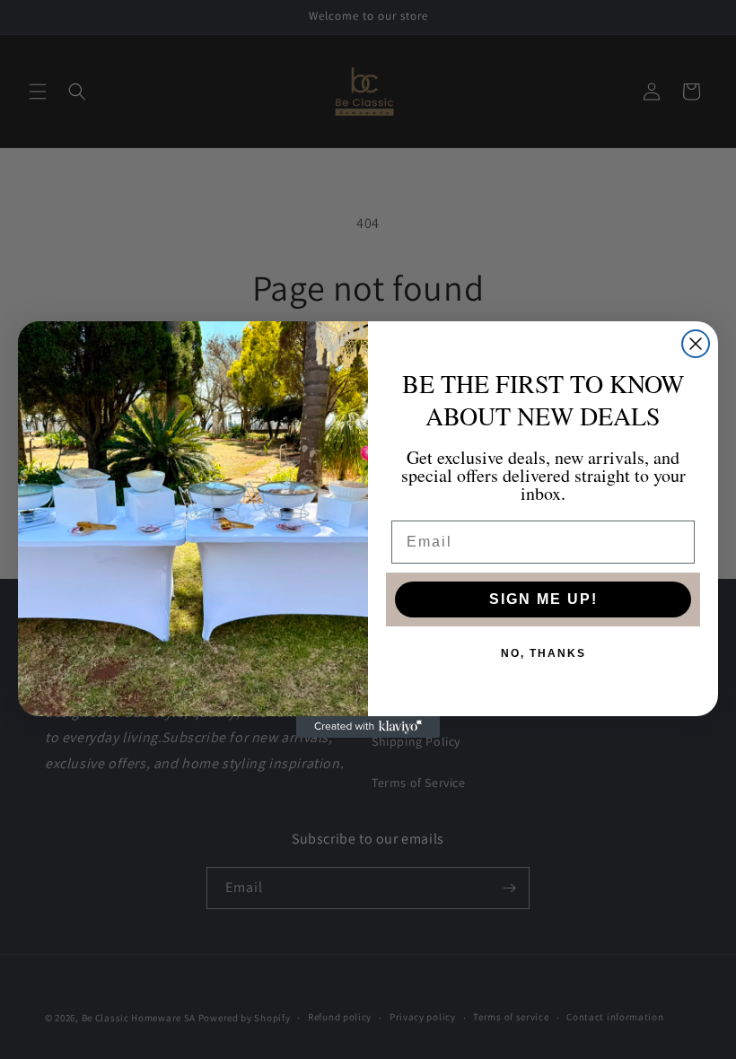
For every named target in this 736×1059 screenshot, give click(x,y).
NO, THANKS (543, 653)
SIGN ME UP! (543, 599)
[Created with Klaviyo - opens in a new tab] (368, 727)
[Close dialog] (695, 343)
